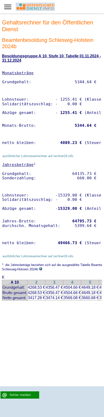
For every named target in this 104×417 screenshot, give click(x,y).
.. (9, 282)
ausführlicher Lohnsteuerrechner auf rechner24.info (37, 156)
